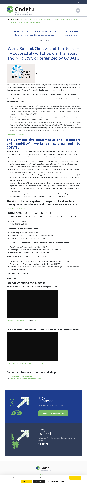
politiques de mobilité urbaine (45, 35)
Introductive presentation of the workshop (26, 379)
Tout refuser (26, 481)
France (76, 31)
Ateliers (25, 19)
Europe (68, 31)
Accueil (9, 19)
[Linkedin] (47, 444)
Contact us (43, 475)
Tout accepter (75, 478)
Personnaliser (39, 481)
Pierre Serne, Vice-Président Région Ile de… (22, 363)
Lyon (68, 35)
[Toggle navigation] (78, 10)
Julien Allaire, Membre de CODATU (18, 320)
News (17, 19)
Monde (75, 35)
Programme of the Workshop (21, 376)
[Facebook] (39, 444)
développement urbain (51, 31)
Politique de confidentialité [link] (56, 481)
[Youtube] (43, 444)
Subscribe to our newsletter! (54, 413)
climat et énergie (18, 31)
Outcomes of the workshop (16, 208)
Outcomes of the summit (15, 135)
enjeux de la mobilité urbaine (24, 35)
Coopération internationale (33, 31)
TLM (34, 320)
